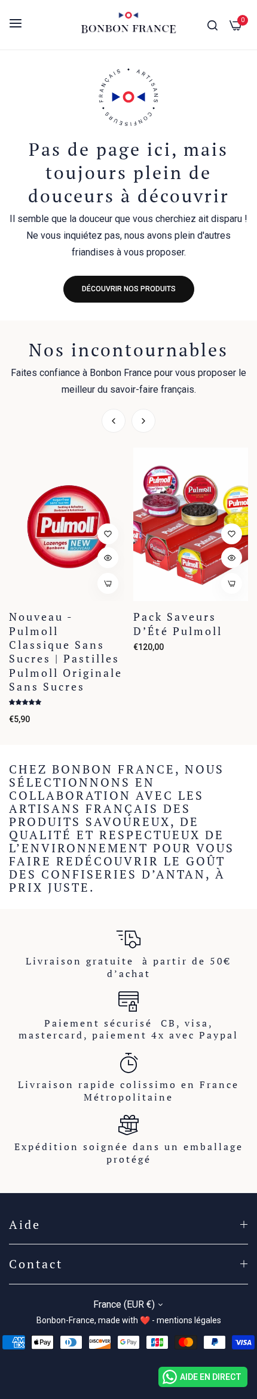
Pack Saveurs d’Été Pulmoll (177, 623)
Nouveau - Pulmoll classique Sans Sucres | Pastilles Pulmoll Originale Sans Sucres (66, 652)
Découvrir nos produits (129, 289)
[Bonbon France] (128, 25)
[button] (143, 421)
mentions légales (189, 1320)
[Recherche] (212, 24)
